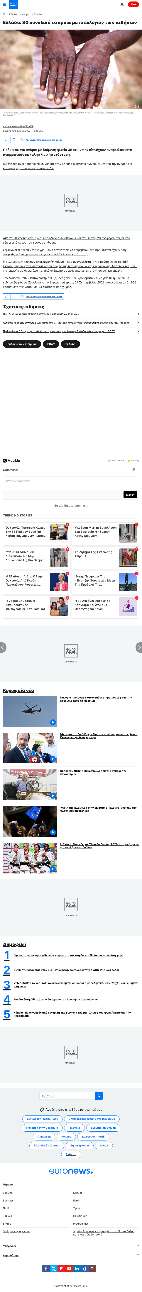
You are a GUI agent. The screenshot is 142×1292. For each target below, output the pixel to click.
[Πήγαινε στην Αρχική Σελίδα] (13, 4)
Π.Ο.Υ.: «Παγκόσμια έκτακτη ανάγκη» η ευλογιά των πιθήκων (41, 313)
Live (133, 4)
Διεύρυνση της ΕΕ (93, 1136)
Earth (76, 1200)
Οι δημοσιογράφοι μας (17, 1231)
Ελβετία (71, 1154)
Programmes (81, 1223)
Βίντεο (7, 1223)
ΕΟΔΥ (51, 344)
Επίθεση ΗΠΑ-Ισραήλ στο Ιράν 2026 (92, 1118)
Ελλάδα (38, 14)
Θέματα (8, 1184)
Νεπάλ (104, 1145)
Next (6, 1208)
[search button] (99, 1096)
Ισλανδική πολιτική (47, 1145)
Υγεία (76, 1208)
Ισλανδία (74, 1127)
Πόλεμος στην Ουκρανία (42, 1127)
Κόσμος (26, 14)
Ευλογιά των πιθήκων (22, 344)
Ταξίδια (7, 1215)
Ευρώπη (8, 1192)
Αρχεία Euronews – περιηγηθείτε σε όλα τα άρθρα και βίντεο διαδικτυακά (103, 1233)
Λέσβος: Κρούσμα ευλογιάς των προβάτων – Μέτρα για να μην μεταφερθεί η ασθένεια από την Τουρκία (66, 322)
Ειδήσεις (13, 14)
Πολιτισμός (80, 1215)
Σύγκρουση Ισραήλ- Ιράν (42, 1118)
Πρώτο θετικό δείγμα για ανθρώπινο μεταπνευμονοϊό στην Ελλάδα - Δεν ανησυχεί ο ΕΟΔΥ (59, 331)
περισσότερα (11, 1255)
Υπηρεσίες (9, 1245)
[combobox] (71, 1096)
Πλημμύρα (44, 1136)
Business (8, 1200)
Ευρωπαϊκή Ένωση (103, 1127)
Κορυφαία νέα (18, 690)
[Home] (4, 14)
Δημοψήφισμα (79, 1145)
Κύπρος (66, 1136)
